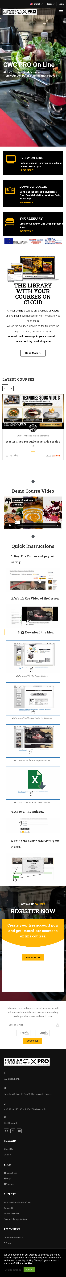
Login (61, 4)
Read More (27, 170)
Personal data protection (15, 1219)
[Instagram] (12, 1131)
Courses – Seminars (13, 1237)
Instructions (11, 1173)
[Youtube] (19, 1131)
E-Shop (7, 1243)
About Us (8, 1149)
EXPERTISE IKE (12, 1078)
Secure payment (11, 1213)
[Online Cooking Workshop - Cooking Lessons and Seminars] (19, 12)
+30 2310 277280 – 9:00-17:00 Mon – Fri (25, 1109)
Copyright (8, 1208)
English (37, 4)
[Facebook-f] (6, 1131)
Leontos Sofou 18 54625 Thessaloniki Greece (28, 1094)
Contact (7, 1155)
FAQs (8, 1178)
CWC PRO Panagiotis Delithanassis (33, 436)
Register (50, 4)
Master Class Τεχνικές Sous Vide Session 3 (33, 443)
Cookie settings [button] (13, 1269)
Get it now (33, 957)
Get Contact (10, 1123)
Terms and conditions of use (17, 1202)
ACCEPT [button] (29, 1270)
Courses (9, 1184)
